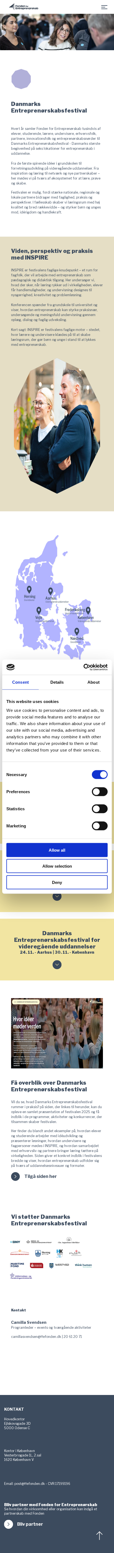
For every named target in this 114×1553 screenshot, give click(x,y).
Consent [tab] (20, 682)
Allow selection (57, 866)
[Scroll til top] (100, 1536)
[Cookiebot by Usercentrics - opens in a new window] (83, 667)
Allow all (57, 850)
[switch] (100, 791)
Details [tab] (57, 682)
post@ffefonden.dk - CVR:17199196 (42, 1484)
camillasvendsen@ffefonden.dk (36, 1337)
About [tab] (93, 682)
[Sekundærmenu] (104, 7)
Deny (57, 882)
